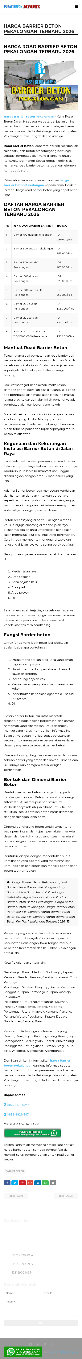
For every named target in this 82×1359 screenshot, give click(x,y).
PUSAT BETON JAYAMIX (64, 1352)
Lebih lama (65, 1196)
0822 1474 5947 (17, 1104)
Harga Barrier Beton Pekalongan (29, 116)
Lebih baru (16, 1196)
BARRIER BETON (15, 1171)
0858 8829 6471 (18, 1114)
